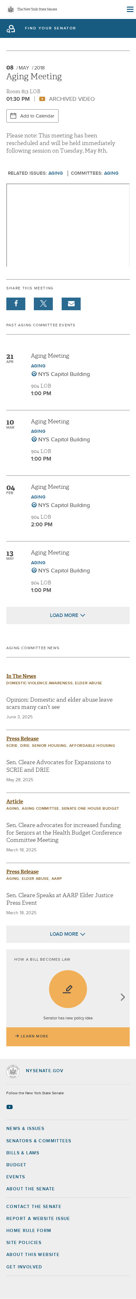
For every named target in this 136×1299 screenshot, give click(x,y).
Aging (55, 173)
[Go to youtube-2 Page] (10, 1107)
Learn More (34, 1036)
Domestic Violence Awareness (39, 683)
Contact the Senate (33, 1207)
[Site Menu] (129, 9)
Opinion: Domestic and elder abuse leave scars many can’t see (59, 703)
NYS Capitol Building (64, 374)
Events (15, 1177)
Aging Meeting (50, 355)
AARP (57, 879)
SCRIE (12, 746)
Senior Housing (49, 746)
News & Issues (25, 1129)
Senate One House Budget (90, 809)
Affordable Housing (92, 746)
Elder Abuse (88, 683)
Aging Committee (40, 809)
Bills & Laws (23, 1153)
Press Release (22, 738)
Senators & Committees (38, 1141)
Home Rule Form (29, 1231)
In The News (21, 676)
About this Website (32, 1255)
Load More (64, 615)
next (122, 998)
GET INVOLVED (24, 1267)
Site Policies (23, 1243)
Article (14, 801)
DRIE (24, 746)
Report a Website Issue (38, 1219)
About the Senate (30, 1189)
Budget (16, 1165)
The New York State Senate (37, 9)
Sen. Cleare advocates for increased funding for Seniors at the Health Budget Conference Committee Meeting (64, 833)
